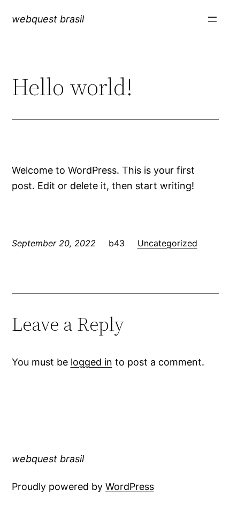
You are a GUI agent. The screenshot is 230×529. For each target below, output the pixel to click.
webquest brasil (48, 19)
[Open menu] (212, 19)
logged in (91, 362)
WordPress (129, 486)
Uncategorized (167, 243)
